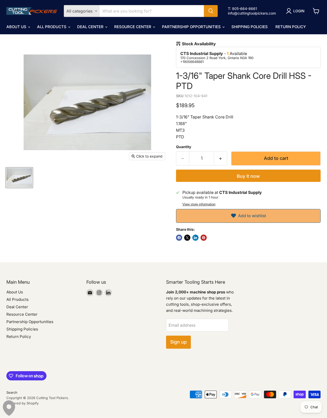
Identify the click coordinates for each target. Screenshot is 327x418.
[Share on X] (187, 238)
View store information (198, 204)
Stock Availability (199, 43)
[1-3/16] (19, 178)
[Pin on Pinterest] (204, 238)
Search (11, 392)
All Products (52, 26)
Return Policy (290, 26)
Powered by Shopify (22, 403)
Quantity (183, 147)
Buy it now (248, 176)
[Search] (211, 11)
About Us (16, 26)
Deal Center (90, 26)
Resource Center (133, 26)
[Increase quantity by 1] (220, 158)
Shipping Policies (249, 26)
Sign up (178, 342)
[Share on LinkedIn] (195, 238)
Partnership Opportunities (192, 26)
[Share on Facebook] (179, 238)
